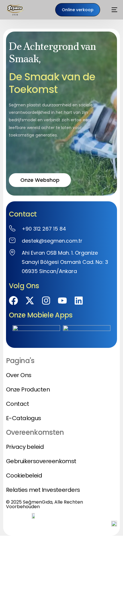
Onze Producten (28, 389)
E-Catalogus (23, 418)
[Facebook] (13, 300)
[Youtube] (62, 300)
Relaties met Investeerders (43, 490)
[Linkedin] (78, 300)
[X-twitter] (29, 300)
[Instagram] (46, 300)
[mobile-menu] (111, 9)
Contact (17, 404)
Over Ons (18, 375)
